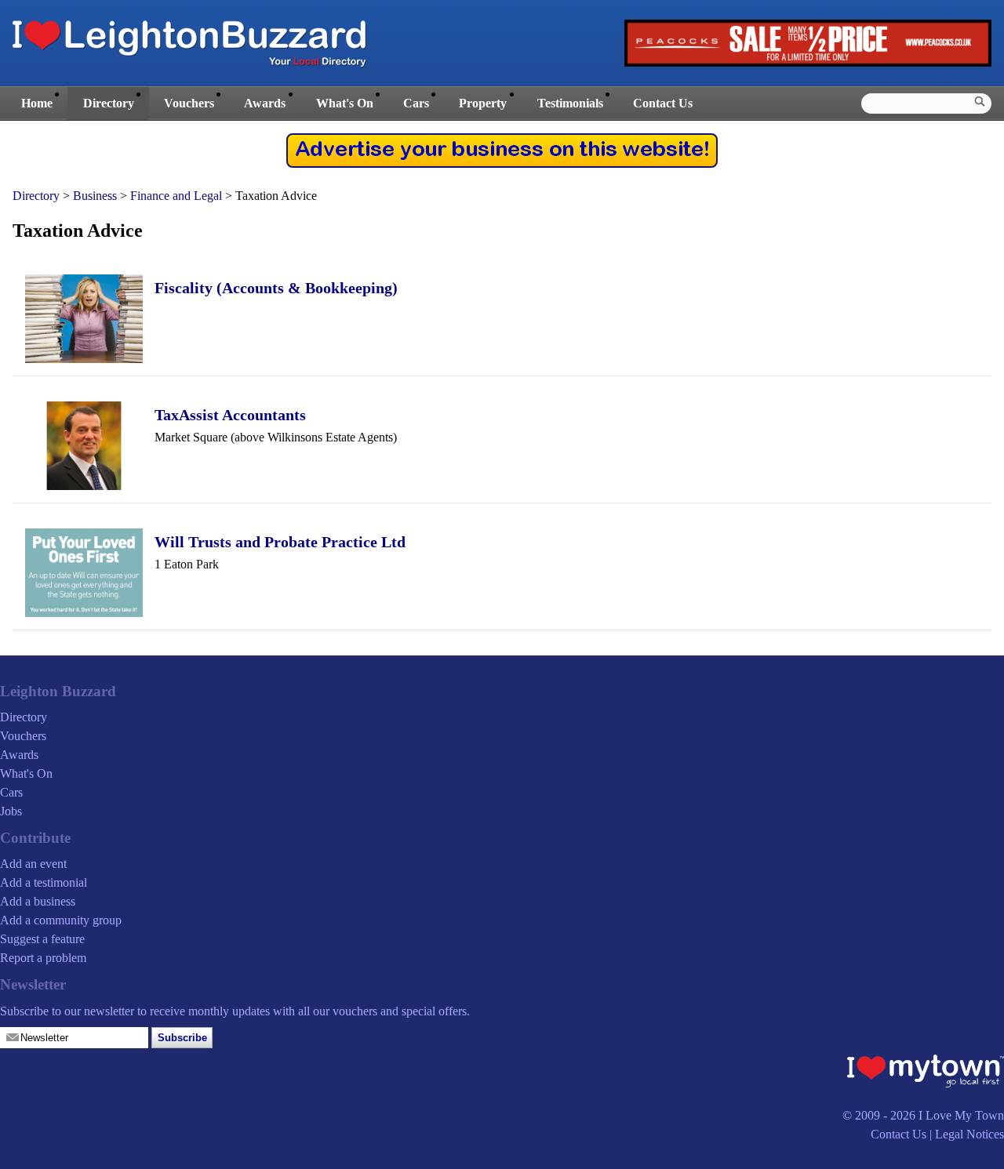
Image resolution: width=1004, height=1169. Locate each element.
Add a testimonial (43, 882)
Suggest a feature (42, 939)
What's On (344, 103)
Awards (265, 103)
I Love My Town (961, 1115)
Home (37, 103)
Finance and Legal (176, 195)
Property (483, 103)
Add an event (33, 863)
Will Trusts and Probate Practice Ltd (280, 541)
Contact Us (663, 103)
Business (95, 195)
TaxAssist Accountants (230, 414)
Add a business (37, 901)
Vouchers (189, 103)
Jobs (11, 811)
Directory (108, 103)
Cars (416, 103)
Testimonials (570, 103)
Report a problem (43, 957)
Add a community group (61, 920)
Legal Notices (969, 1134)
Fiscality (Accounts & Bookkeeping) (276, 287)
